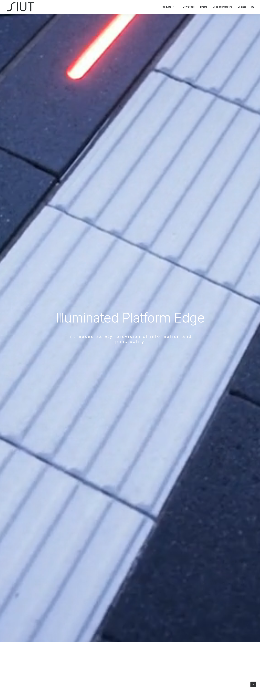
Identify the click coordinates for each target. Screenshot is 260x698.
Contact (242, 6)
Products (166, 6)
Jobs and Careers (222, 6)
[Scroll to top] (253, 684)
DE (252, 7)
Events (203, 6)
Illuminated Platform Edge (130, 318)
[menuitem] (171, 7)
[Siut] (20, 7)
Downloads (189, 6)
